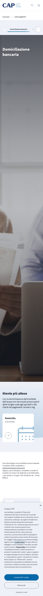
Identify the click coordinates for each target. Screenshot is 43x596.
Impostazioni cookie (21, 592)
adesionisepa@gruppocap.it (14, 468)
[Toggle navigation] (38, 5)
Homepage (6, 17)
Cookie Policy (19, 542)
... (11, 17)
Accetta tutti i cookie (21, 577)
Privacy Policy (20, 547)
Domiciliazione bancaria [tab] (18, 29)
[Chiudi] (40, 505)
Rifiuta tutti (21, 585)
